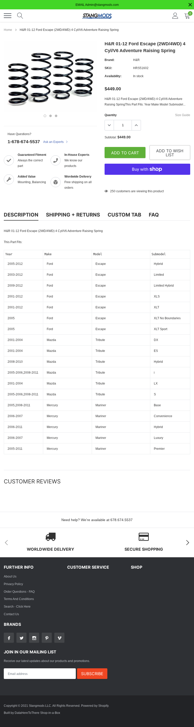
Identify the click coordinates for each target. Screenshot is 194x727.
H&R (136, 60)
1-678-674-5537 (24, 141)
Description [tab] (21, 215)
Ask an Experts (53, 142)
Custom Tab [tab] (124, 215)
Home (8, 30)
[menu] (7, 15)
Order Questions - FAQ (19, 591)
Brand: (109, 60)
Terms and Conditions (19, 599)
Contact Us (11, 614)
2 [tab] (50, 116)
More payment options (147, 181)
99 (112, 191)
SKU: (108, 68)
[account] (175, 15)
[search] (20, 15)
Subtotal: (111, 137)
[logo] (97, 15)
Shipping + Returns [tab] (73, 215)
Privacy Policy (13, 584)
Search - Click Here (17, 606)
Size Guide (182, 115)
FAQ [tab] (154, 215)
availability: (113, 76)
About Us (10, 576)
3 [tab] (56, 116)
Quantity (111, 115)
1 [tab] (45, 116)
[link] (9, 638)
